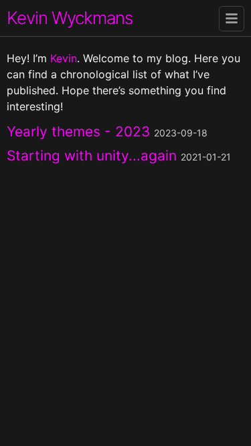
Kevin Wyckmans (70, 17)
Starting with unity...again (94, 155)
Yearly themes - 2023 (80, 131)
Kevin (63, 58)
